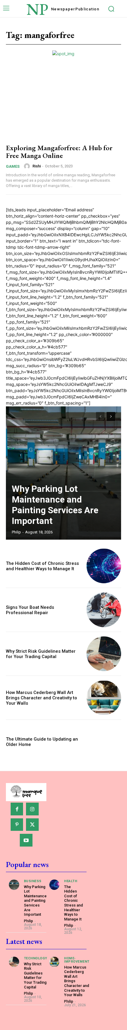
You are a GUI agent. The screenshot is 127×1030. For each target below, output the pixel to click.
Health (70, 881)
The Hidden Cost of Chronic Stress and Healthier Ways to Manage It (42, 566)
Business (33, 881)
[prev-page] (100, 416)
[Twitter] (32, 824)
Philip (16, 532)
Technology (35, 958)
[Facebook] (17, 809)
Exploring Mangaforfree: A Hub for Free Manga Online (59, 151)
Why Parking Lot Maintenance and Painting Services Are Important (55, 505)
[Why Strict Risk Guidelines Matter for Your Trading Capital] (104, 653)
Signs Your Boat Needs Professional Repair (30, 610)
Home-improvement (76, 960)
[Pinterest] (17, 824)
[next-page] (111, 416)
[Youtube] (26, 840)
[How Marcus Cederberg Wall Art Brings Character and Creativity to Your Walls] (104, 697)
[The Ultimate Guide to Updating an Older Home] (104, 741)
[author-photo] (28, 166)
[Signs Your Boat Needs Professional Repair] (104, 609)
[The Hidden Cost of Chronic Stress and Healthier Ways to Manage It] (104, 566)
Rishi (36, 166)
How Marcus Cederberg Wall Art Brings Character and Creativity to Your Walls (41, 698)
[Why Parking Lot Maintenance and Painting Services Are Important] (63, 473)
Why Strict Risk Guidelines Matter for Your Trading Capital (41, 654)
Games (12, 166)
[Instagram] (32, 809)
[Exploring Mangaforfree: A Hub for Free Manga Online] (63, 103)
